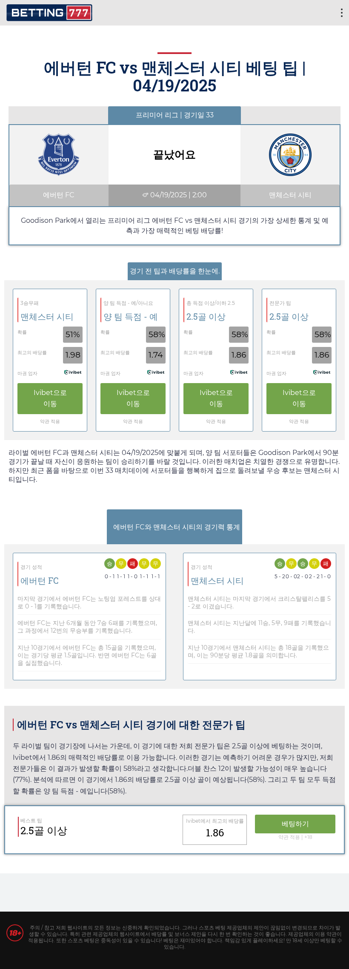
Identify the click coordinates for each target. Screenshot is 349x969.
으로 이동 (50, 398)
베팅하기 (295, 824)
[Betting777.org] (49, 11)
